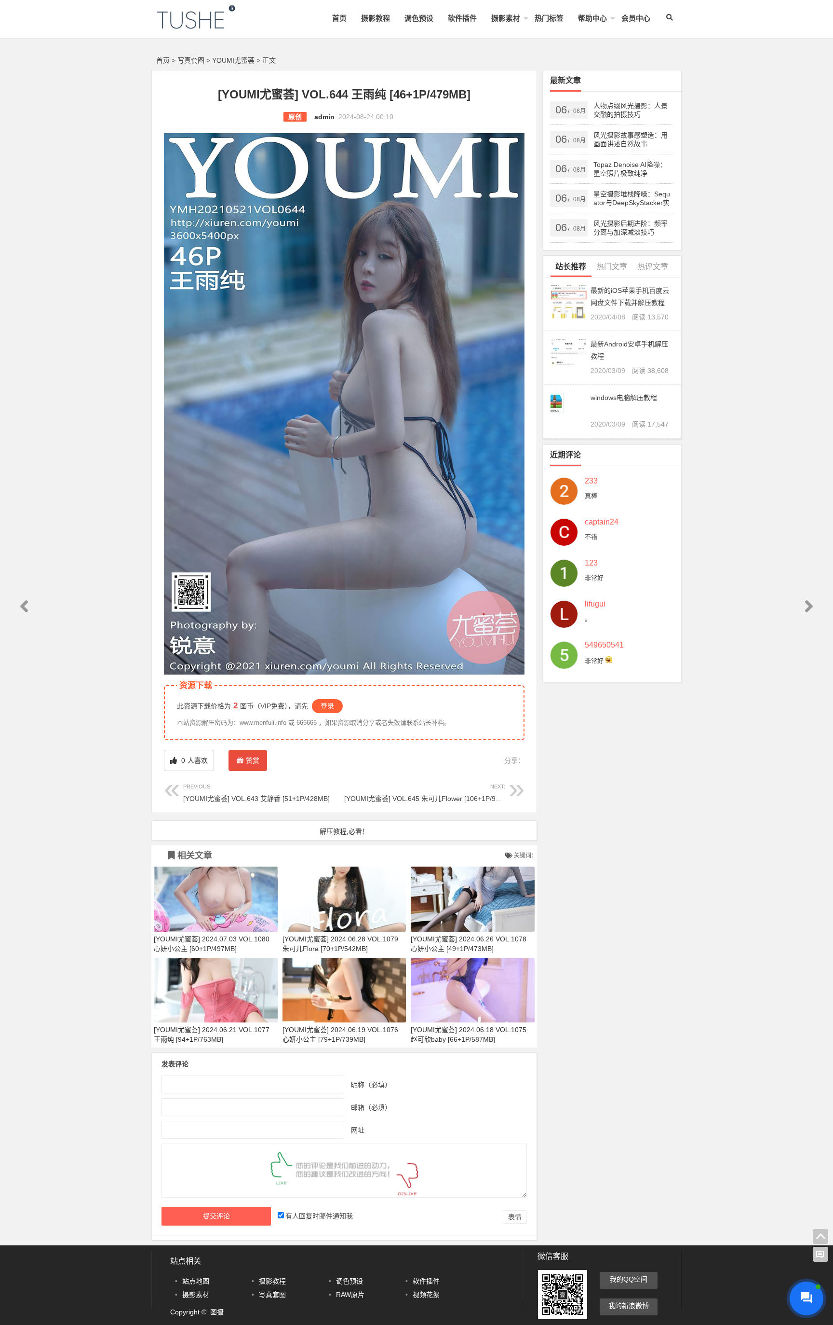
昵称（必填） (371, 1084)
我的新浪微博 (628, 1306)
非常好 (594, 577)
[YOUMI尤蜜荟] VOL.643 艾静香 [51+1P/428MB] (256, 793)
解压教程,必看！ (344, 831)
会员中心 (635, 18)
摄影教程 (375, 18)
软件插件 (462, 18)
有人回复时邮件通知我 (319, 1216)
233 (591, 481)
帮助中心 (592, 18)
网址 (357, 1129)
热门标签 (549, 18)
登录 (327, 706)
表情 (515, 1217)
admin (324, 117)
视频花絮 (426, 1294)
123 (591, 563)
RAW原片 (350, 1294)
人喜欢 (193, 760)
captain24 (601, 522)
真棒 (591, 495)
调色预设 (418, 18)
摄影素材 (505, 18)
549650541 (604, 645)
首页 (339, 18)
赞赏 (252, 760)
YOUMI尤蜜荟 (233, 60)
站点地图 (195, 1281)
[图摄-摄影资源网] (209, 24)
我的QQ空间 (628, 1279)
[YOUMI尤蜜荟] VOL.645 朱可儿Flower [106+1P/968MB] (429, 793)
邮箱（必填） (371, 1107)
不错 (591, 536)
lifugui (595, 604)
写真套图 (190, 60)
